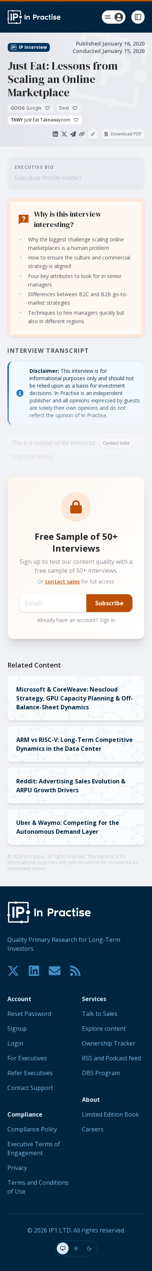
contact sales (62, 581)
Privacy (17, 1168)
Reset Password (29, 1014)
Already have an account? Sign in (76, 619)
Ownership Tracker (108, 1043)
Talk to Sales (99, 1014)
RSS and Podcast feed (111, 1058)
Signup (17, 1028)
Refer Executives (30, 1073)
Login (15, 1043)
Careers (93, 1129)
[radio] (63, 1248)
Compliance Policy (32, 1129)
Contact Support (30, 1088)
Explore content (104, 1028)
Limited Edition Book (110, 1114)
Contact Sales (116, 443)
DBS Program (101, 1073)
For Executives (27, 1058)
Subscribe (109, 603)
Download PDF (126, 134)
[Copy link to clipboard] (82, 134)
